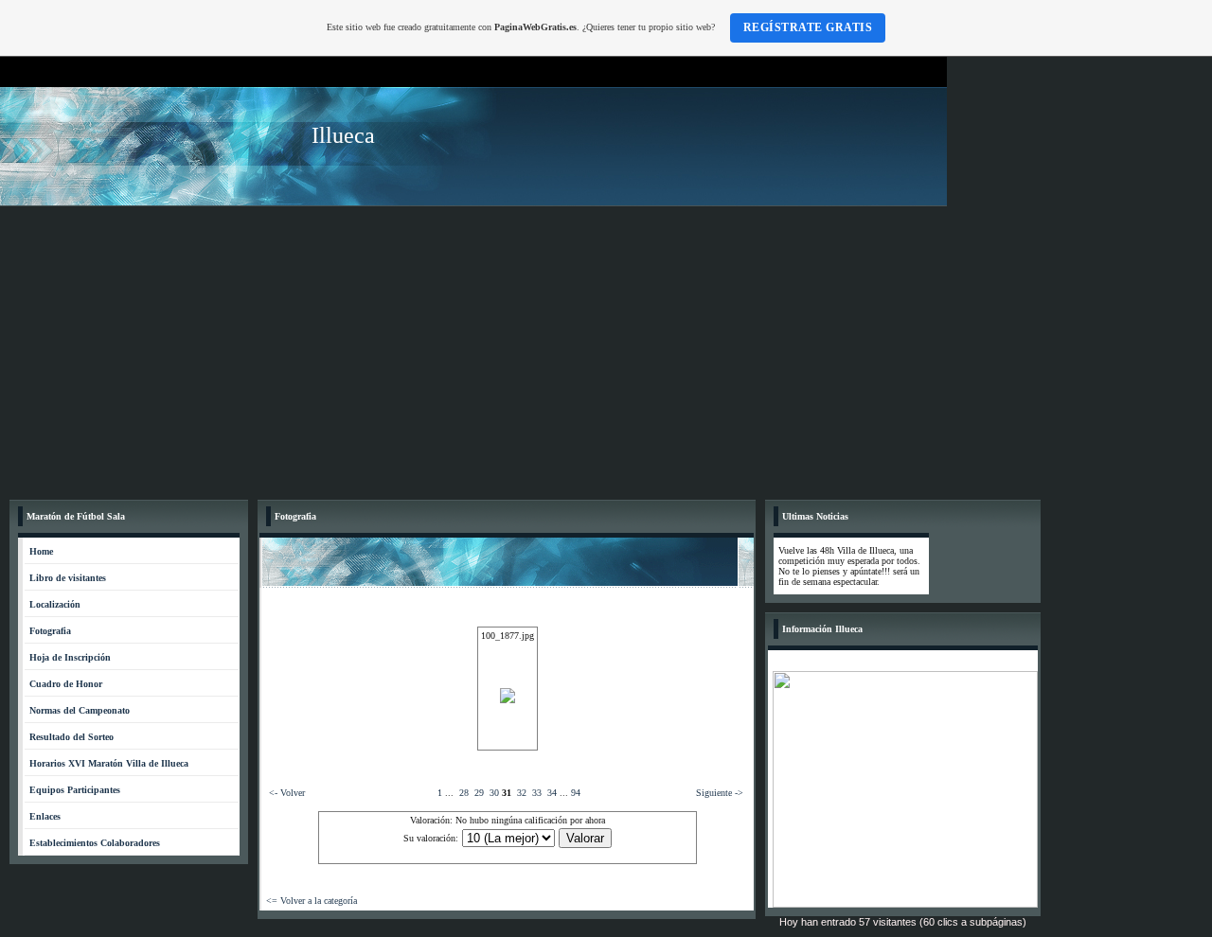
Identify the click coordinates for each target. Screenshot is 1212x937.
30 (494, 792)
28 (464, 792)
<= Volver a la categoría (311, 900)
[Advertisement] (606, 348)
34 (552, 792)
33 (537, 792)
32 (521, 792)
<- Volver (287, 792)
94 (575, 792)
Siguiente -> (719, 792)
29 (479, 792)
